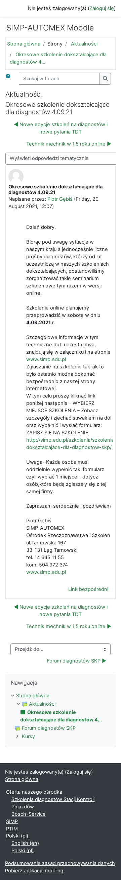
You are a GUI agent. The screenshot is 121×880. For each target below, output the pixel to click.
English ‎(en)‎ (25, 843)
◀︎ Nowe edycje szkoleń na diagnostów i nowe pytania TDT (61, 128)
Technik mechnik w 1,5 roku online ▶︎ (68, 144)
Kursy (28, 736)
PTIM (12, 829)
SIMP (12, 821)
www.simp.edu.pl (46, 359)
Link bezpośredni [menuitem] (88, 589)
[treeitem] (60, 696)
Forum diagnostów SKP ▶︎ (76, 661)
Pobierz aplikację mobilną (34, 871)
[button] (9, 79)
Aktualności (84, 44)
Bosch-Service (28, 814)
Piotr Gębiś (60, 199)
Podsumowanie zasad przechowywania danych (60, 863)
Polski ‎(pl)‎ (17, 836)
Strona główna (23, 44)
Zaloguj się (101, 8)
